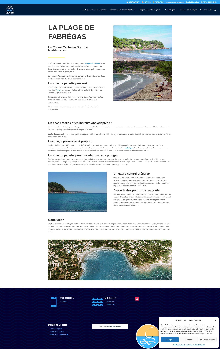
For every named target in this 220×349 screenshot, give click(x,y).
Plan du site (111, 304)
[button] (215, 320)
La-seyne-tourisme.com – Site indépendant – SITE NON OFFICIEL (191, 2)
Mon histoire (111, 301)
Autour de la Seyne (188, 10)
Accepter (169, 340)
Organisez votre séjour (150, 10)
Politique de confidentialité (59, 335)
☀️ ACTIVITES (158, 2)
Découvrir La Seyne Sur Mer (122, 10)
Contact (64, 301)
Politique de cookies (179, 344)
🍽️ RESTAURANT (132, 2)
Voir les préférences (207, 340)
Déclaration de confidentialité (196, 344)
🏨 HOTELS (146, 2)
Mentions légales (56, 329)
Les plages (170, 10)
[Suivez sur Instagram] (137, 299)
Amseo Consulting (114, 326)
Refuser (189, 340)
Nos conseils (206, 10)
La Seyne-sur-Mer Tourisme (94, 10)
